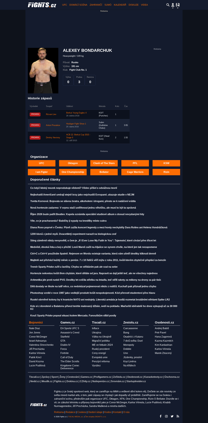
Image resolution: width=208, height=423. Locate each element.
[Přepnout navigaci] (172, 5)
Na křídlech (129, 365)
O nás (126, 412)
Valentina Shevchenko (41, 345)
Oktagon (73, 163)
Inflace (95, 328)
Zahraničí (96, 4)
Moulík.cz (47, 381)
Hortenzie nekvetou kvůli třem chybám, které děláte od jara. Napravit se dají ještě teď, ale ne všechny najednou (94, 273)
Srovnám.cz (118, 381)
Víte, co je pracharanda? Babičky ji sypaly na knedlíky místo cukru (68, 220)
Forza (63, 349)
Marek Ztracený (163, 353)
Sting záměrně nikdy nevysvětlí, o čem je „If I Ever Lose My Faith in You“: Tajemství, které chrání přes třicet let (93, 240)
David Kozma (36, 361)
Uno (125, 353)
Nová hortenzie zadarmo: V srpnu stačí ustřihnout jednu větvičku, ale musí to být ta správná (83, 207)
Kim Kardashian (163, 345)
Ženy (62, 377)
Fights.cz (59, 381)
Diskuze (134, 4)
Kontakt (117, 412)
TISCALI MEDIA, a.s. (76, 417)
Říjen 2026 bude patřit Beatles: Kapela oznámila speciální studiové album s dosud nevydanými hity (87, 214)
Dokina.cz (72, 381)
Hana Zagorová (163, 336)
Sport (54, 377)
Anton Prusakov (53, 125)
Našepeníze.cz (100, 381)
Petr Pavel (160, 332)
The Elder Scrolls (69, 361)
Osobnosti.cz (134, 377)
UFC (64, 4)
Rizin (166, 172)
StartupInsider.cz (136, 381)
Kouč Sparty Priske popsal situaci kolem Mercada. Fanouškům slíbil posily (73, 315)
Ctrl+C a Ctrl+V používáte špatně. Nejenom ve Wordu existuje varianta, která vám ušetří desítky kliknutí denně (93, 253)
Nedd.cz (35, 381)
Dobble (127, 349)
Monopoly (128, 345)
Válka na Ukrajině (101, 336)
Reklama (59, 412)
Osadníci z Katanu (133, 336)
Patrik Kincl (35, 357)
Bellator (104, 172)
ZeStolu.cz (119, 377)
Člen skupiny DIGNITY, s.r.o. (95, 417)
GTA (62, 340)
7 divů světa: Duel (133, 340)
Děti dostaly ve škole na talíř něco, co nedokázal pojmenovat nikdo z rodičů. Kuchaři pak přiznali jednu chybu (93, 286)
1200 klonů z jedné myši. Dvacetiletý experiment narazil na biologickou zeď (73, 234)
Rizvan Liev (51, 114)
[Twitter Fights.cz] (172, 416)
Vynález (96, 365)
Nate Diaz (34, 328)
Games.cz (86, 377)
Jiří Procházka (36, 349)
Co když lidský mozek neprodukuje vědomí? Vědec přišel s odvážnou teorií (73, 188)
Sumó (107, 4)
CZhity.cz (85, 381)
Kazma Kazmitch (164, 340)
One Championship (73, 172)
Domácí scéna (78, 4)
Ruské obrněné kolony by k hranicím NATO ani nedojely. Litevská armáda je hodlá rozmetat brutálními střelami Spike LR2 (100, 299)
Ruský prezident (100, 349)
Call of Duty (66, 357)
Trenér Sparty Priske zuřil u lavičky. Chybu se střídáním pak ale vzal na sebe (74, 266)
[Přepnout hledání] (168, 5)
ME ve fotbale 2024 (102, 345)
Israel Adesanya (37, 340)
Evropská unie (100, 357)
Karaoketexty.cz (153, 377)
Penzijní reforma (101, 361)
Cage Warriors (135, 172)
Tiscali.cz (34, 377)
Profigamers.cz (102, 377)
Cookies (81, 412)
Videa (144, 4)
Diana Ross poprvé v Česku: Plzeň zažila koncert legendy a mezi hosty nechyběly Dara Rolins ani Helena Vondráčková (98, 227)
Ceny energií (99, 353)
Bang (126, 332)
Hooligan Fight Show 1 (76, 124)
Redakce (70, 412)
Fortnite (64, 353)
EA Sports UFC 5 (69, 328)
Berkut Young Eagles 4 (76, 113)
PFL (135, 163)
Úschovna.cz (172, 377)
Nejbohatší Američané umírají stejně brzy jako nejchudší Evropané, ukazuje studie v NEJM (82, 194)
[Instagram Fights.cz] (166, 416)
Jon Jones (34, 332)
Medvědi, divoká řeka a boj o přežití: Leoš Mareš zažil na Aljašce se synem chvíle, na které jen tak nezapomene (93, 247)
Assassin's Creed (69, 332)
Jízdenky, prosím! (132, 357)
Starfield (64, 336)
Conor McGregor (38, 336)
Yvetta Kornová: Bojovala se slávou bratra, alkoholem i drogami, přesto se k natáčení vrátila (83, 201)
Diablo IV (65, 345)
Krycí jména (129, 361)
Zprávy (46, 377)
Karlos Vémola (37, 353)
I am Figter (42, 172)
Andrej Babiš (162, 328)
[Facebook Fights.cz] (160, 416)
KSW (166, 163)
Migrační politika (101, 340)
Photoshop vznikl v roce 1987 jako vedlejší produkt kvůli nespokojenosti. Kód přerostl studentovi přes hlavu (92, 293)
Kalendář (120, 4)
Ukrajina (96, 332)
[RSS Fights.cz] (178, 416)
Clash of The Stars (104, 163)
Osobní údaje (95, 412)
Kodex (108, 412)
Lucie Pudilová (37, 365)
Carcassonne (130, 328)
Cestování (73, 377)
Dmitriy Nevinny (53, 138)
